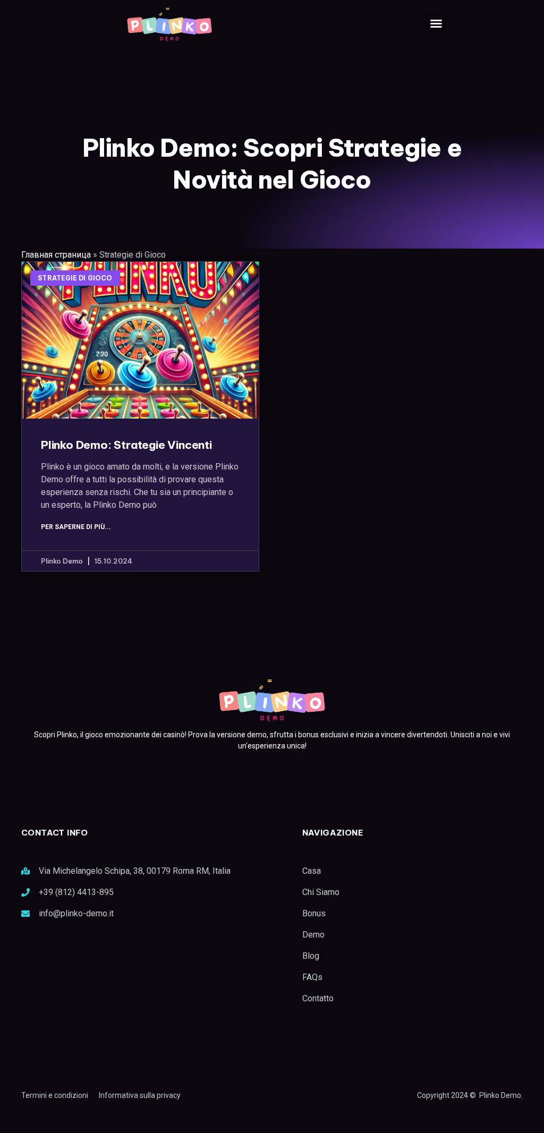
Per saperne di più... (76, 527)
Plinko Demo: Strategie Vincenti (126, 445)
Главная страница (56, 255)
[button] (436, 23)
